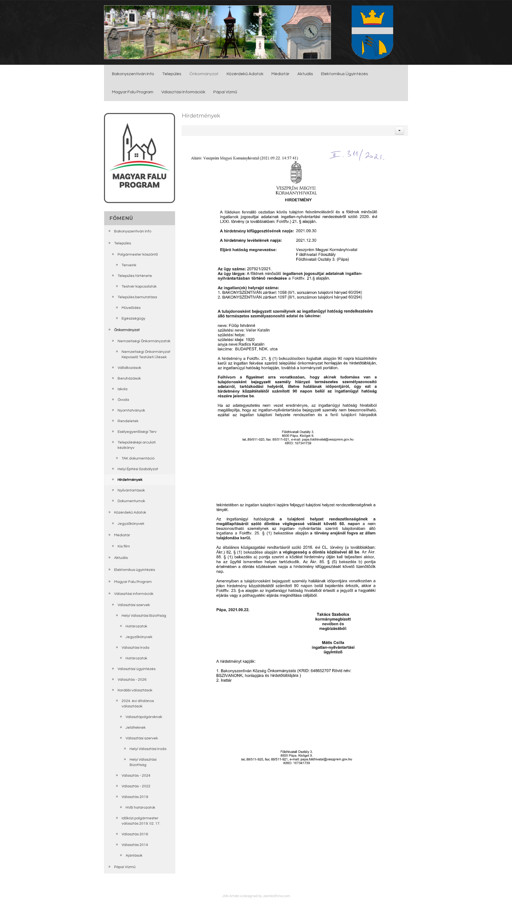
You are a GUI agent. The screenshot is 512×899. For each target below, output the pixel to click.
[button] (399, 131)
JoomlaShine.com (276, 896)
